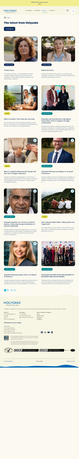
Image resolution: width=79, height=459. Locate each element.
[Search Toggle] (73, 11)
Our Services (37, 10)
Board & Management (9, 319)
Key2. (73, 361)
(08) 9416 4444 (11, 331)
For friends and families (25, 315)
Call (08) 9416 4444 (43, 2)
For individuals (22, 314)
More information (33, 344)
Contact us (39, 317)
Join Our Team (40, 315)
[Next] (14, 290)
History (6, 317)
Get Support (29, 10)
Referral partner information (26, 317)
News (8, 17)
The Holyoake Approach (10, 314)
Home (5, 18)
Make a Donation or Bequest (44, 312)
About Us (44, 10)
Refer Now (67, 10)
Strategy (6, 315)
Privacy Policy (39, 361)
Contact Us (52, 10)
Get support (22, 312)
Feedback (39, 319)
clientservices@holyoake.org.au (14, 333)
